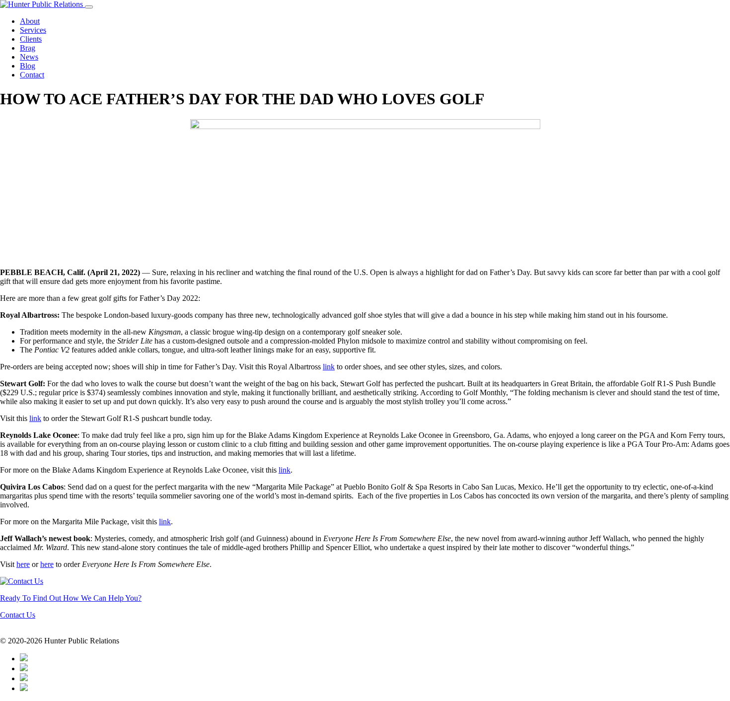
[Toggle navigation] (89, 6)
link (329, 366)
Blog (27, 66)
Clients (31, 39)
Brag (27, 48)
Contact (32, 74)
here (23, 564)
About (30, 21)
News (29, 57)
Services (33, 30)
